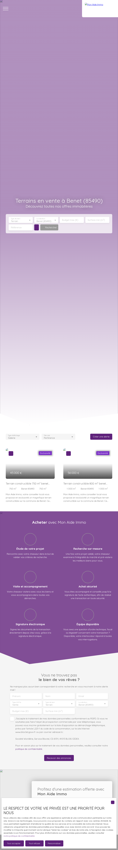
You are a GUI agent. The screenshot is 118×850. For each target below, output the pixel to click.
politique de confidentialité (28, 749)
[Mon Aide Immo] (100, 8)
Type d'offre (16, 702)
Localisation (40, 219)
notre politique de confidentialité (19, 836)
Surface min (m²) (96, 220)
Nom (47, 696)
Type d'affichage (14, 435)
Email (81, 696)
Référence (16, 227)
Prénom (16, 696)
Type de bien (15, 219)
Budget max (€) (70, 220)
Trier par (47, 435)
